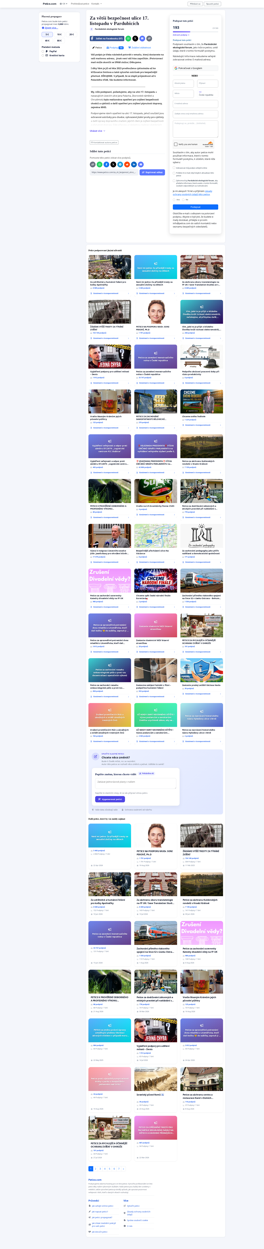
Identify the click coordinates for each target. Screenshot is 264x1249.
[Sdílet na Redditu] (127, 164)
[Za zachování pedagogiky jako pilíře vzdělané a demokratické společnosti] (201, 544)
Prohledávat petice (80, 4)
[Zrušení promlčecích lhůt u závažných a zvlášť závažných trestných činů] (109, 724)
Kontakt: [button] (95, 4)
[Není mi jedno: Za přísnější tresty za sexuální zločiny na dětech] (155, 276)
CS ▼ (65, 4)
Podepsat (195, 207)
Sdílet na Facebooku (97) (109, 38)
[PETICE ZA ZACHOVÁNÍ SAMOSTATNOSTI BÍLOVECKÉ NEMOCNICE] (155, 410)
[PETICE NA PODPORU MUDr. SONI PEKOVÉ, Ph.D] (155, 320)
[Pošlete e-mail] (142, 38)
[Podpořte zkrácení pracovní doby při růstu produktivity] (201, 365)
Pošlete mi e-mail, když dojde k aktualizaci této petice (195, 174)
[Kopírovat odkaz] (149, 38)
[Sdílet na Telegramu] (120, 164)
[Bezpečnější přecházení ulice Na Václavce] (155, 544)
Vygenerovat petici (112, 799)
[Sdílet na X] (135, 38)
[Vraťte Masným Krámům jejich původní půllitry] (109, 410)
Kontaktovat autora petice (105, 142)
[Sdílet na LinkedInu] (134, 164)
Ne (187, 199)
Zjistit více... (51, 27)
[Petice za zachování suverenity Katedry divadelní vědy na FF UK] (109, 589)
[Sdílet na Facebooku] (106, 164)
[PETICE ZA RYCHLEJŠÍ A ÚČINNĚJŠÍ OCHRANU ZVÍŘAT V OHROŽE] (201, 634)
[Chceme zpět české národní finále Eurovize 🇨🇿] (155, 589)
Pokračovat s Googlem (190, 68)
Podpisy (116, 47)
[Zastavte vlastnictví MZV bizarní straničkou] (155, 634)
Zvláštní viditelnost (141, 47)
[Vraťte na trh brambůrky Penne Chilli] (155, 498)
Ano (178, 199)
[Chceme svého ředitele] (201, 408)
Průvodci (93, 1200)
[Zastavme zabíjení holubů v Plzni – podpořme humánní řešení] (155, 679)
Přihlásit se (195, 4)
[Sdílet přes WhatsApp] (128, 38)
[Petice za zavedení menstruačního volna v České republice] (155, 365)
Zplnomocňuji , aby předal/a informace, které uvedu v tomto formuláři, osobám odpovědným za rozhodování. (197, 183)
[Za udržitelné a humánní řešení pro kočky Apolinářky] (109, 276)
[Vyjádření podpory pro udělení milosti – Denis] (109, 365)
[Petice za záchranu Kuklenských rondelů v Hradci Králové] (201, 455)
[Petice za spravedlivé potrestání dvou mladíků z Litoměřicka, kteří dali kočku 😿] (109, 634)
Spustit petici (212, 4)
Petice (98, 47)
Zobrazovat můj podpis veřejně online (191, 168)
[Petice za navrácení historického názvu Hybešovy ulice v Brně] (201, 724)
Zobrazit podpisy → (181, 35)
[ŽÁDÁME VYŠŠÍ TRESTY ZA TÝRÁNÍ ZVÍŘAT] (109, 320)
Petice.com (49, 3)
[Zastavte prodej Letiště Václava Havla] (201, 677)
